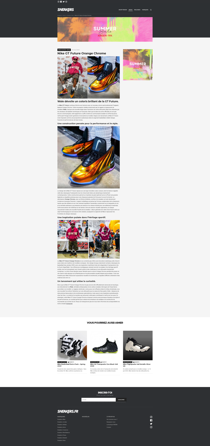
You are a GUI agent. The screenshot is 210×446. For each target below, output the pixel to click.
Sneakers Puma (61, 435)
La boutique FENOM (112, 424)
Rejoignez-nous (111, 422)
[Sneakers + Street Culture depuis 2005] (67, 411)
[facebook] (61, 2)
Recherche (151, 9)
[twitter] (64, 2)
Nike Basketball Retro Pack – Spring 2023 (71, 365)
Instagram (69, 303)
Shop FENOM (123, 9)
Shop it (71, 362)
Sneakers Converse (62, 430)
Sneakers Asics (61, 427)
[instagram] (58, 2)
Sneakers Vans (61, 440)
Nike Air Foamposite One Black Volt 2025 (104, 365)
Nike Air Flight (62, 362)
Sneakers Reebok (62, 437)
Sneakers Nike (70, 15)
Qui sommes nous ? (112, 419)
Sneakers (59, 15)
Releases (137, 9)
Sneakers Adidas (62, 424)
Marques (145, 9)
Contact (109, 427)
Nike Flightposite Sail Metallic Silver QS (137, 365)
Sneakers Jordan (62, 422)
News (130, 9)
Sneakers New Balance (63, 432)
